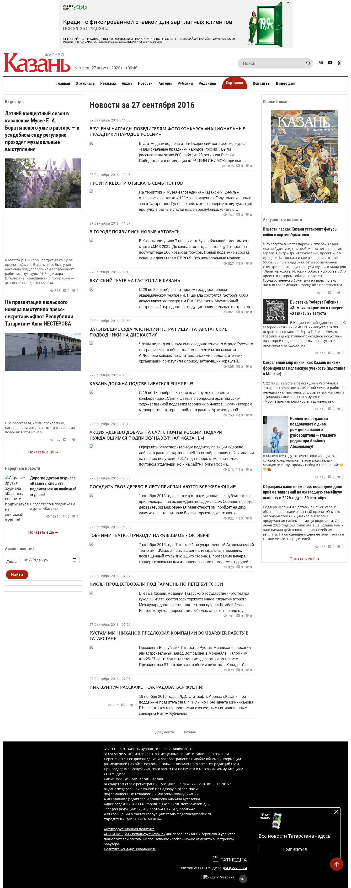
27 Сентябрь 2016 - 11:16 (110, 272)
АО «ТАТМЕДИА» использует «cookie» (134, 834)
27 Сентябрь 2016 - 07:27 (110, 575)
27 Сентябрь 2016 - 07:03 (110, 678)
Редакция (207, 83)
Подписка (234, 82)
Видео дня (285, 83)
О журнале (85, 83)
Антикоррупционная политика (129, 829)
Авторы (165, 83)
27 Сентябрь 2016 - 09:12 (110, 423)
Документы (165, 732)
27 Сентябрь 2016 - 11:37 (110, 223)
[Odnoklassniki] (339, 63)
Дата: (11, 561)
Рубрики (185, 83)
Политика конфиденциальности (130, 849)
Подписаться (295, 849)
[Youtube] (330, 63)
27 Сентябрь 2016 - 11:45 (110, 174)
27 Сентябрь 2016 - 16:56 (110, 120)
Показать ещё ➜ (43, 452)
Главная (63, 83)
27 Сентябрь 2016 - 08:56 (110, 478)
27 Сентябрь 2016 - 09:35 (110, 320)
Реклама (108, 83)
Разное (190, 732)
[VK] (321, 63)
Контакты (262, 83)
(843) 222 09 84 (235, 868)
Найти (17, 575)
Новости (145, 83)
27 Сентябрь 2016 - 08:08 (110, 527)
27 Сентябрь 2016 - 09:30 (110, 375)
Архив (127, 83)
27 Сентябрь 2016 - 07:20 (110, 624)
